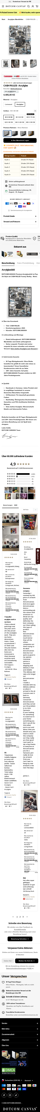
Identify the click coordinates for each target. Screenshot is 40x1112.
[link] (19, 254)
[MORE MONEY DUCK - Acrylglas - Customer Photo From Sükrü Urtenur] (8, 496)
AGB (30, 968)
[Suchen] (28, 6)
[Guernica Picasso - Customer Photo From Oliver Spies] (16, 490)
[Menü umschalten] (3, 6)
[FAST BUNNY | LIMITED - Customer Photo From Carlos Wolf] (16, 496)
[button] (6, 688)
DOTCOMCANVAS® (14, 1103)
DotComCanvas (16, 89)
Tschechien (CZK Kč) (12, 1080)
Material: (10, 99)
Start (3, 19)
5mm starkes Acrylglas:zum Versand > (24, 349)
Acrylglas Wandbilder (15, 19)
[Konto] (32, 6)
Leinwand (8, 104)
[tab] (8, 264)
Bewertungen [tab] (7, 505)
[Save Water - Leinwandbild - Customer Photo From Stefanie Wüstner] (23, 490)
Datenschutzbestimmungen (16, 968)
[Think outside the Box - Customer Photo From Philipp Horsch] (8, 490)
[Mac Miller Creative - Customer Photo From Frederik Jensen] (31, 496)
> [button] (27, 917)
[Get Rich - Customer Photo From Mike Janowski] (23, 496)
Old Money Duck (28, 891)
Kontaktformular (20, 929)
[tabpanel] (20, 355)
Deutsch (28, 1080)
